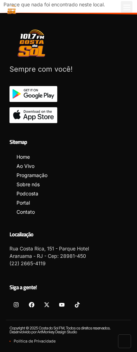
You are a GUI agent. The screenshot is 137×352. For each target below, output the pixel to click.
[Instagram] (16, 304)
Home (23, 157)
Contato (26, 212)
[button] (126, 7)
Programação (32, 175)
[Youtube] (61, 304)
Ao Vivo (25, 166)
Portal (23, 203)
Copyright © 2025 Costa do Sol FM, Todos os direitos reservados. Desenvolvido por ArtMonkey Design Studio (59, 330)
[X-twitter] (46, 304)
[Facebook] (31, 304)
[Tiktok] (77, 304)
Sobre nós (28, 184)
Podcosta (27, 193)
